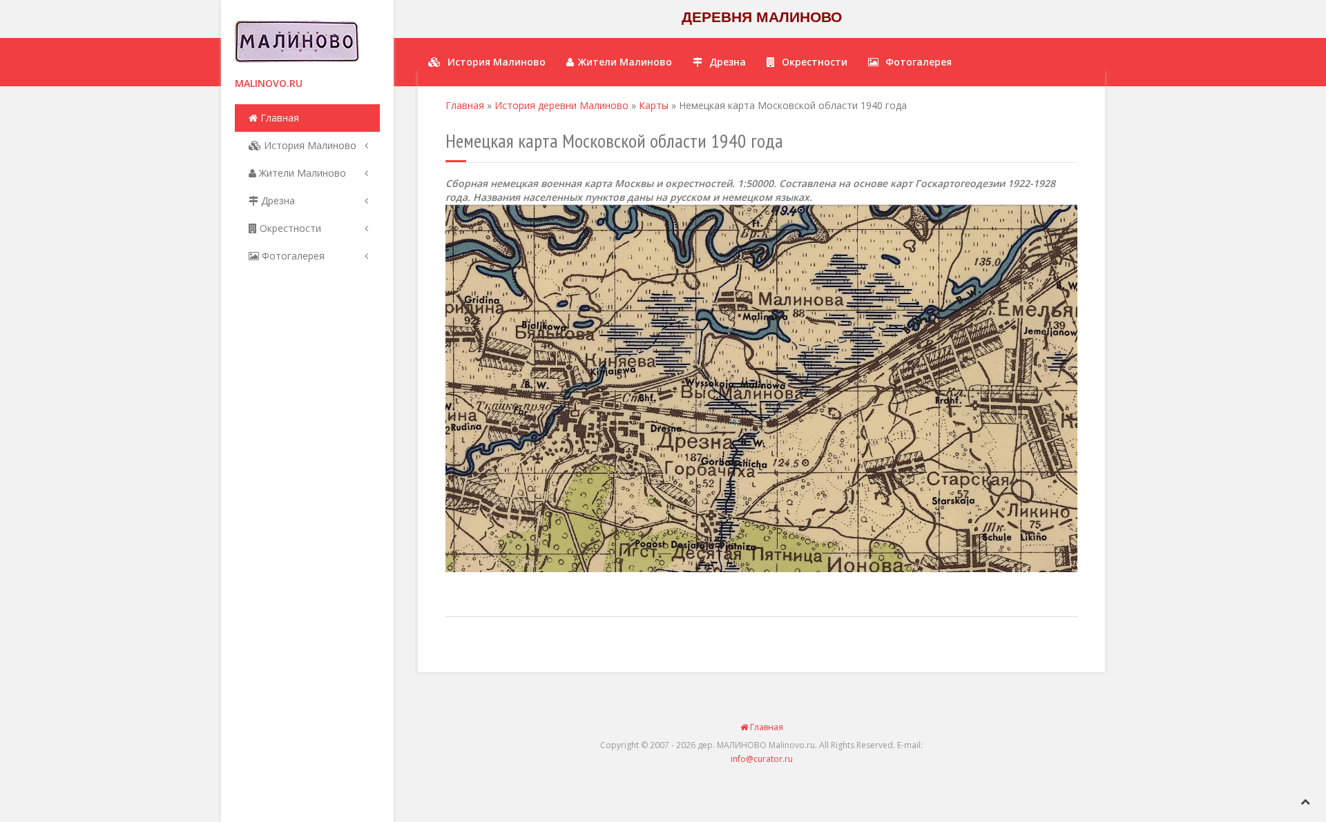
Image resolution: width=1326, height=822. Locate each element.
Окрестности (289, 228)
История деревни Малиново (561, 105)
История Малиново (308, 145)
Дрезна (276, 200)
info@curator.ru (762, 759)
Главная (278, 117)
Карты (654, 105)
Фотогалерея (292, 255)
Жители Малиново (301, 172)
